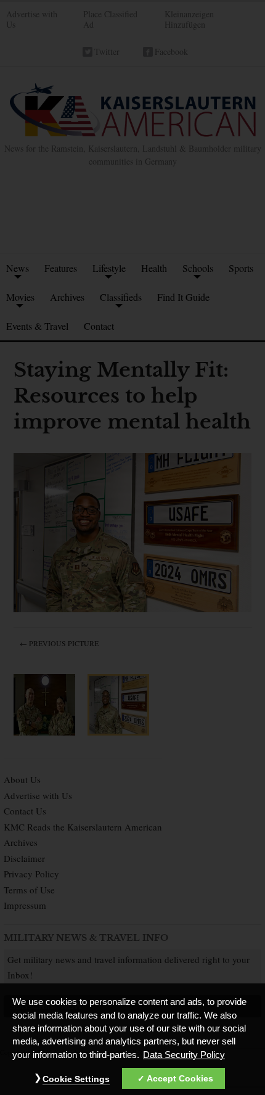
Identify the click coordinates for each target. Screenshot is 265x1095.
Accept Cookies (180, 1078)
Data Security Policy (184, 1055)
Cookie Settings (76, 1079)
